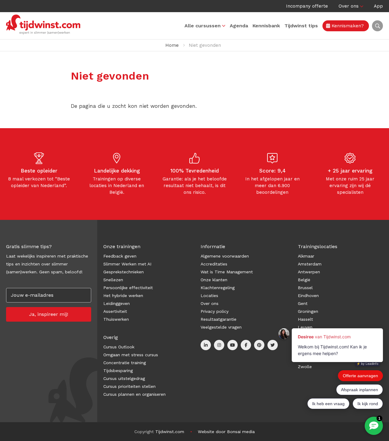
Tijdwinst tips (301, 26)
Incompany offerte (307, 6)
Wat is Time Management (227, 271)
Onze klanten (214, 279)
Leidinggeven (116, 303)
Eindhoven (308, 295)
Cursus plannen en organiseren (134, 394)
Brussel (305, 287)
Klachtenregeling (218, 287)
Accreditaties (214, 264)
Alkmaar (306, 256)
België (304, 279)
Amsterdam (310, 264)
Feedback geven (119, 256)
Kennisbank (266, 26)
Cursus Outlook (118, 346)
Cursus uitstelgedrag (124, 378)
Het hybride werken (123, 295)
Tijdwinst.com (169, 431)
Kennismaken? (347, 26)
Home (172, 45)
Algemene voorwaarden (225, 256)
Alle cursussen (202, 26)
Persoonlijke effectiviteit (128, 287)
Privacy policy (215, 311)
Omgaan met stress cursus (130, 354)
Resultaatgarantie (218, 319)
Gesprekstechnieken (123, 271)
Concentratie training (124, 362)
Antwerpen (309, 271)
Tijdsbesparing (118, 370)
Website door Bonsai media (226, 431)
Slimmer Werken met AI (127, 264)
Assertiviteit (115, 311)
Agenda (239, 26)
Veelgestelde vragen (221, 327)
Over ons (349, 6)
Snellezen (113, 279)
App (378, 6)
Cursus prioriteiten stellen (129, 386)
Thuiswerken (116, 319)
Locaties (209, 295)
